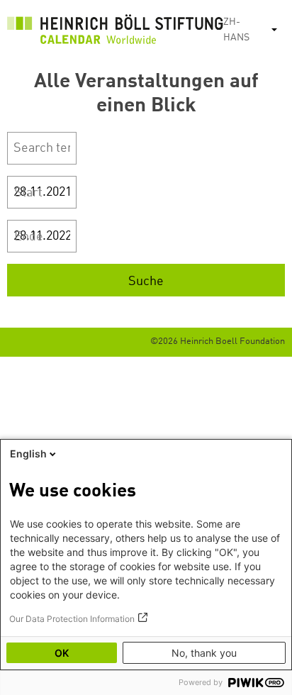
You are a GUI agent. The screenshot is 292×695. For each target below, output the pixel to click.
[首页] (115, 32)
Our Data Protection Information (72, 618)
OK (62, 653)
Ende (28, 236)
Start (28, 193)
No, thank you (204, 653)
